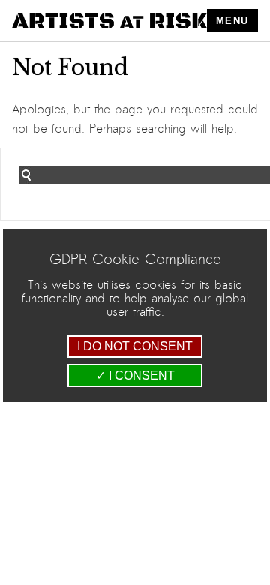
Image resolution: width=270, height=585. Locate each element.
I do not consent (135, 346)
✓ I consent (135, 375)
